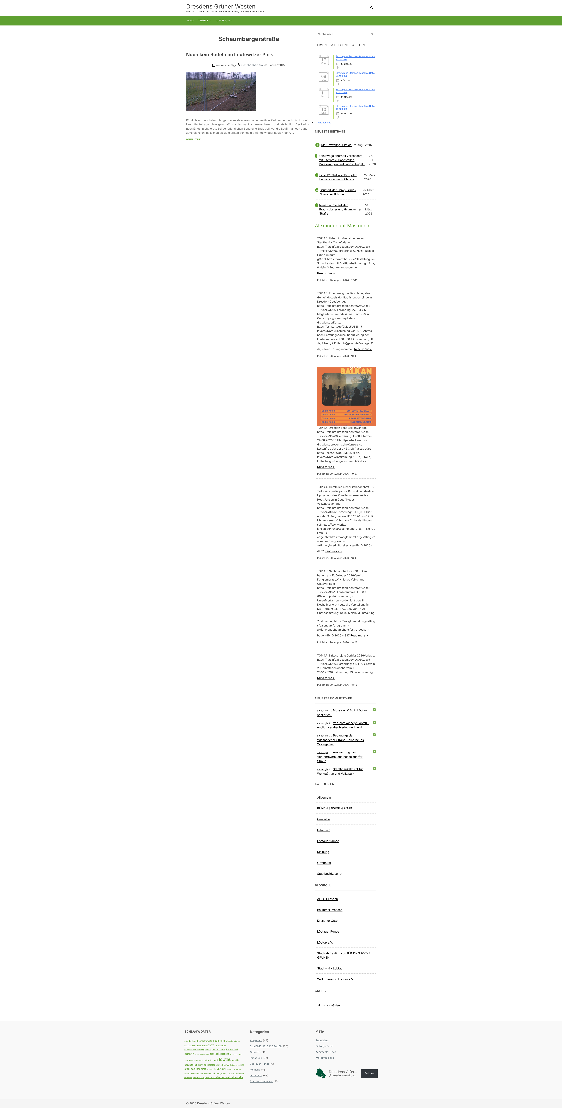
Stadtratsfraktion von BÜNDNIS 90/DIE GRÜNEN (343, 955)
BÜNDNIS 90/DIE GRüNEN (335, 808)
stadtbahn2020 (237, 1065)
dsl (216, 1045)
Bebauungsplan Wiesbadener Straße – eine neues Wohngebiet (340, 740)
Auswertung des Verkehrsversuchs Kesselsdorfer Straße (340, 756)
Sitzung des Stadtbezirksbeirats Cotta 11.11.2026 (355, 91)
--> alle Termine (323, 122)
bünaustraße (189, 1045)
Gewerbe (323, 819)
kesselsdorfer (219, 1054)
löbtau (225, 1059)
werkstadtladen (198, 1078)
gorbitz (189, 1054)
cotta (210, 1045)
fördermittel (232, 1049)
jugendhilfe (204, 1054)
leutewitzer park (211, 1060)
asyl (186, 1041)
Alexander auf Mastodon (342, 225)
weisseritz (188, 1078)
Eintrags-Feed (324, 1046)
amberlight (322, 710)
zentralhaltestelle (231, 1077)
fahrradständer (218, 1049)
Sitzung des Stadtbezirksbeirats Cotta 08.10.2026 (355, 74)
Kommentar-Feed (326, 1051)
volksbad (207, 1073)
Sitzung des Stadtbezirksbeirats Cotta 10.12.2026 (355, 107)
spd (229, 1065)
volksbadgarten (218, 1073)
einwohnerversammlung (194, 1049)
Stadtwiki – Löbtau (329, 968)
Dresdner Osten (328, 920)
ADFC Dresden (327, 899)
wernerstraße (212, 1077)
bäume (237, 1041)
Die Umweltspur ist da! (336, 145)
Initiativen (323, 830)
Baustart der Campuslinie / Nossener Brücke (338, 192)
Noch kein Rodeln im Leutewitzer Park (229, 54)
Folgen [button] (369, 1073)
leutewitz (199, 1060)
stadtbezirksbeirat (195, 1068)
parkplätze (209, 1064)
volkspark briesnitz (235, 1073)
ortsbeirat (190, 1064)
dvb (220, 1045)
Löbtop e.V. (325, 942)
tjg (215, 1069)
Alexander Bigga (228, 65)
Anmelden (322, 1040)
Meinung (323, 852)
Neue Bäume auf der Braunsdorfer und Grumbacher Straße (340, 209)
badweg (193, 1041)
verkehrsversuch (197, 1073)
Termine (203, 20)
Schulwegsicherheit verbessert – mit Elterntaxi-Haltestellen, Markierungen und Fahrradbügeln (342, 160)
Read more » (326, 273)
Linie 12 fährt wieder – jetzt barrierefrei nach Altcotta (338, 177)
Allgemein (324, 797)
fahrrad (208, 1049)
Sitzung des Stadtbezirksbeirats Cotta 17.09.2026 (355, 58)
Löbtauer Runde (328, 841)
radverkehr (221, 1065)
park (200, 1064)
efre (224, 1045)
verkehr (221, 1068)
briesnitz (229, 1041)
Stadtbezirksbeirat (329, 873)
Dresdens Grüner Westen (221, 6)
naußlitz (235, 1060)
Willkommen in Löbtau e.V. (335, 979)
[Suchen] (372, 34)
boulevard (219, 1040)
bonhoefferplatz (204, 1041)
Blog (190, 20)
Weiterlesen (193, 139)
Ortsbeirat (324, 863)
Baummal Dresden (329, 910)
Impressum (223, 20)
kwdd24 (192, 1060)
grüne (197, 1054)
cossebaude (201, 1045)
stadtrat (210, 1069)
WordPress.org (325, 1057)
